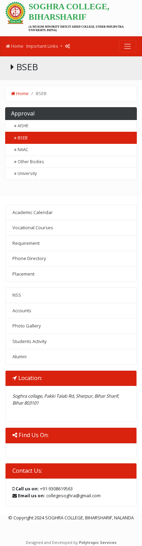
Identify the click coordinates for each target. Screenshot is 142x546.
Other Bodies (30, 161)
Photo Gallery (26, 326)
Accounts (21, 310)
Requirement (26, 243)
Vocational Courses (32, 227)
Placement (23, 274)
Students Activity (29, 341)
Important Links (42, 46)
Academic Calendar (32, 212)
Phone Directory (29, 258)
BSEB (22, 137)
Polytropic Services (97, 542)
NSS (16, 295)
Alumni (19, 356)
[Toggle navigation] (127, 46)
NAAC (22, 149)
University (27, 173)
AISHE (22, 125)
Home (16, 46)
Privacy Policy (19, 530)
